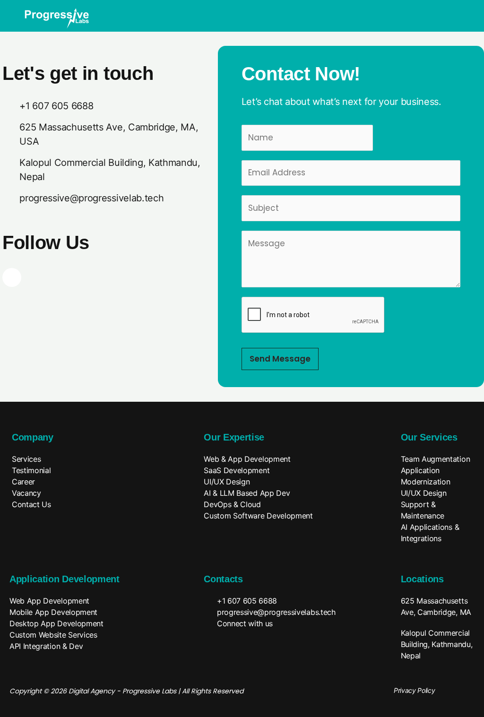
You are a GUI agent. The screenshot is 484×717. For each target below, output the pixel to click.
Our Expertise (234, 437)
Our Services (429, 437)
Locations (422, 579)
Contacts (223, 579)
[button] (456, 10)
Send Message (280, 358)
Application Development (64, 579)
